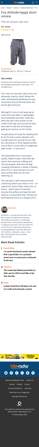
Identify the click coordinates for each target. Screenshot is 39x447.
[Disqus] (19, 324)
